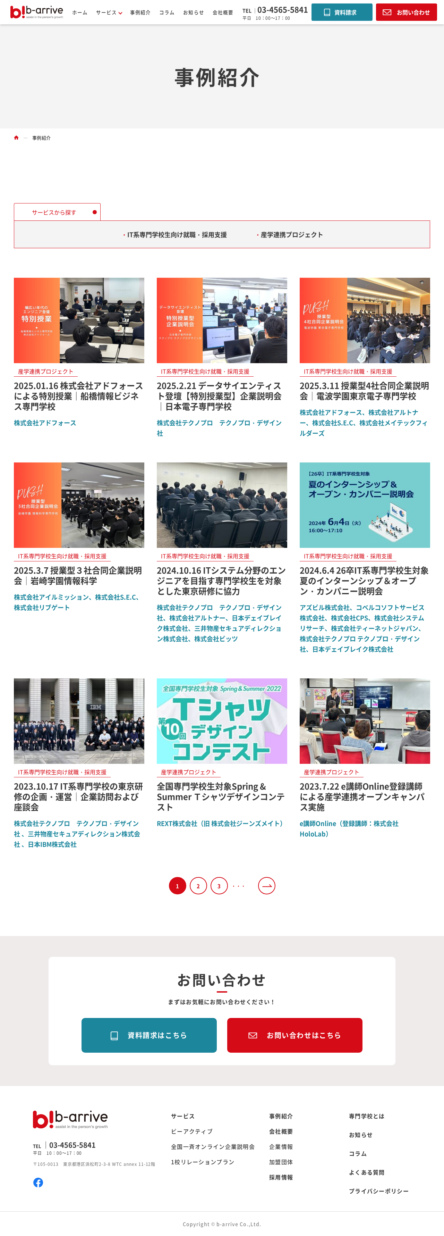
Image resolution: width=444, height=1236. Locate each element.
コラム (167, 12)
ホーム (80, 12)
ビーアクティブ (192, 1131)
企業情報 (281, 1146)
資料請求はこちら (158, 1035)
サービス (183, 1116)
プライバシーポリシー (379, 1191)
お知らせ (193, 12)
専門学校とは (367, 1116)
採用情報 (281, 1177)
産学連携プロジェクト (292, 234)
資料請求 (345, 12)
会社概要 (223, 12)
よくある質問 (367, 1172)
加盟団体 (281, 1162)
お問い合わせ (413, 12)
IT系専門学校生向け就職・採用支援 (177, 234)
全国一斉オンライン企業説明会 (213, 1146)
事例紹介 (140, 12)
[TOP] (16, 137)
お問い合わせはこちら (304, 1035)
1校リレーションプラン (202, 1162)
